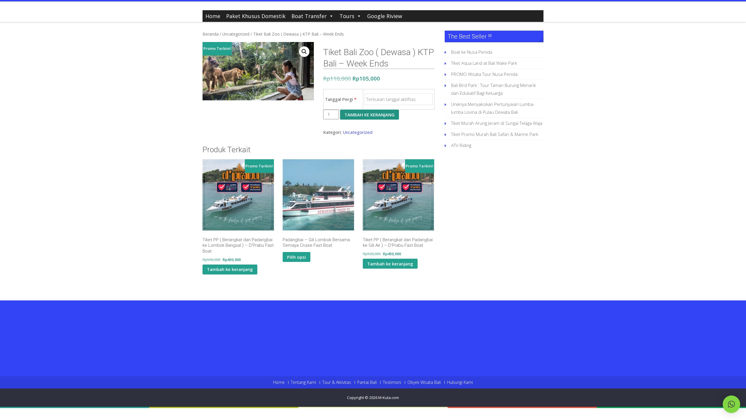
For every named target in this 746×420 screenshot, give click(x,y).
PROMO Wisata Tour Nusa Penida (484, 74)
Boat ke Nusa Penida (471, 52)
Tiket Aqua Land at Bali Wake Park (484, 63)
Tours (346, 16)
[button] (304, 51)
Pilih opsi (296, 257)
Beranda (211, 34)
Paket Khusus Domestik (256, 16)
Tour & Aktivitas (336, 382)
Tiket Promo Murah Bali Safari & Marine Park (494, 134)
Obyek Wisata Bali (424, 382)
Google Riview (384, 16)
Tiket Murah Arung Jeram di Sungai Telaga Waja (496, 123)
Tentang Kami (303, 382)
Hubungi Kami (460, 382)
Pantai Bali (367, 382)
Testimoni (392, 382)
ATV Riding (461, 145)
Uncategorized (235, 34)
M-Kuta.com (388, 397)
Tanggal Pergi (340, 99)
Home (212, 16)
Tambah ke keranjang (369, 115)
